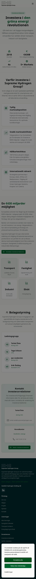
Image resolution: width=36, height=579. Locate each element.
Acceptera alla (18, 560)
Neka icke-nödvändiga (18, 566)
